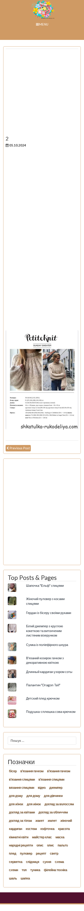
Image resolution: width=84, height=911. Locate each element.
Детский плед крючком (42, 698)
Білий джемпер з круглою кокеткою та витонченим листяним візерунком (44, 630)
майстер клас (42, 837)
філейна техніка (55, 870)
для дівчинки (53, 795)
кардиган (15, 828)
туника (35, 870)
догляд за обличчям (53, 812)
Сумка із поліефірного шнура (47, 645)
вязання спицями (21, 787)
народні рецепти (21, 845)
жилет (52, 820)
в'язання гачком (31, 771)
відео (41, 787)
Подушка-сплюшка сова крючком (50, 711)
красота (64, 828)
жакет (39, 820)
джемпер (55, 787)
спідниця (32, 861)
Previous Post (19, 448)
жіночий (66, 820)
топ (24, 870)
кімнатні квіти (18, 837)
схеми (13, 870)
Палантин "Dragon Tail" (43, 685)
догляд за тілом (20, 820)
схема (59, 861)
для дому (16, 795)
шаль (13, 878)
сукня (47, 861)
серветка (15, 861)
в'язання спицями (22, 779)
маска (59, 837)
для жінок (34, 804)
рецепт (41, 853)
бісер (13, 771)
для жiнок (16, 804)
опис (39, 845)
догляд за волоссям (59, 804)
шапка (25, 878)
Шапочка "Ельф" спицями (45, 585)
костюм (31, 828)
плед (12, 853)
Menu (43, 24)
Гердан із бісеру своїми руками (48, 613)
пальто (63, 845)
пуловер (26, 853)
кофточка (47, 828)
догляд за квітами (22, 812)
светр (54, 853)
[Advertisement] (42, 94)
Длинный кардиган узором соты (49, 672)
